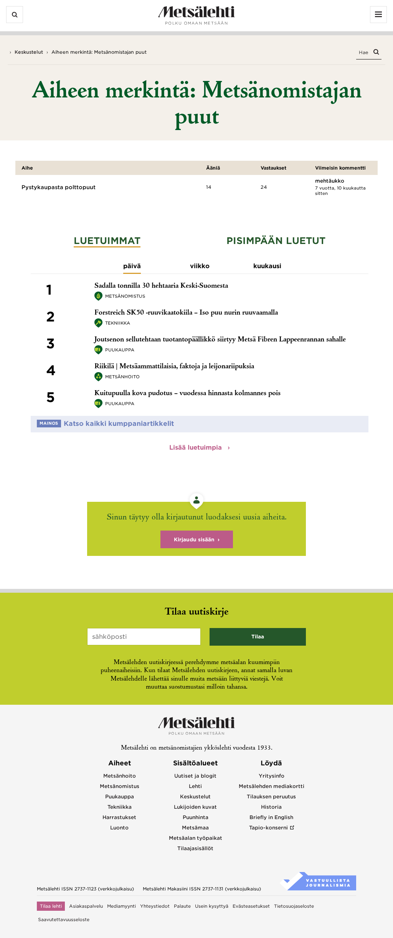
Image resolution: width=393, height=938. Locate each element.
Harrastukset (119, 817)
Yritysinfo (271, 776)
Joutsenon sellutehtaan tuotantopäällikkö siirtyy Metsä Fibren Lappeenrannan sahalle (220, 340)
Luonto (119, 828)
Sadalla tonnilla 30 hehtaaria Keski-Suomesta (161, 286)
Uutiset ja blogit (195, 776)
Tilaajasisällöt (195, 848)
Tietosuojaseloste (294, 906)
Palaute (182, 906)
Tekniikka (117, 323)
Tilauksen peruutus (271, 797)
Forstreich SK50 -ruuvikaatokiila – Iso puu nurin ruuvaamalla (186, 313)
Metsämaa (195, 828)
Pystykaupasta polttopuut (58, 187)
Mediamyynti (121, 906)
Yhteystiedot (155, 906)
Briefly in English (271, 817)
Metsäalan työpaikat (195, 838)
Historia (271, 807)
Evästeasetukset (251, 906)
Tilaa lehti (51, 906)
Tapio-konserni (268, 828)
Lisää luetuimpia (196, 447)
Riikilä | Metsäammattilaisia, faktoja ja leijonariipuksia (174, 367)
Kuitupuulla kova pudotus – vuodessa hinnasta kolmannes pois (187, 393)
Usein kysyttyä (211, 906)
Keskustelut (29, 52)
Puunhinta (195, 817)
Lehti (195, 786)
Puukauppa (119, 350)
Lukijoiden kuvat (195, 807)
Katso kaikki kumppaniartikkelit (119, 423)
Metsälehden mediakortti (271, 786)
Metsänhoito (122, 376)
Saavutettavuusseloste (63, 919)
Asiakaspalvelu (86, 906)
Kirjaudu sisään (194, 539)
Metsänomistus (125, 296)
